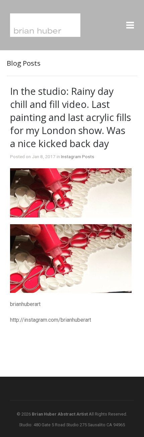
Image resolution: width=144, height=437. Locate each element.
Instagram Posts (77, 156)
